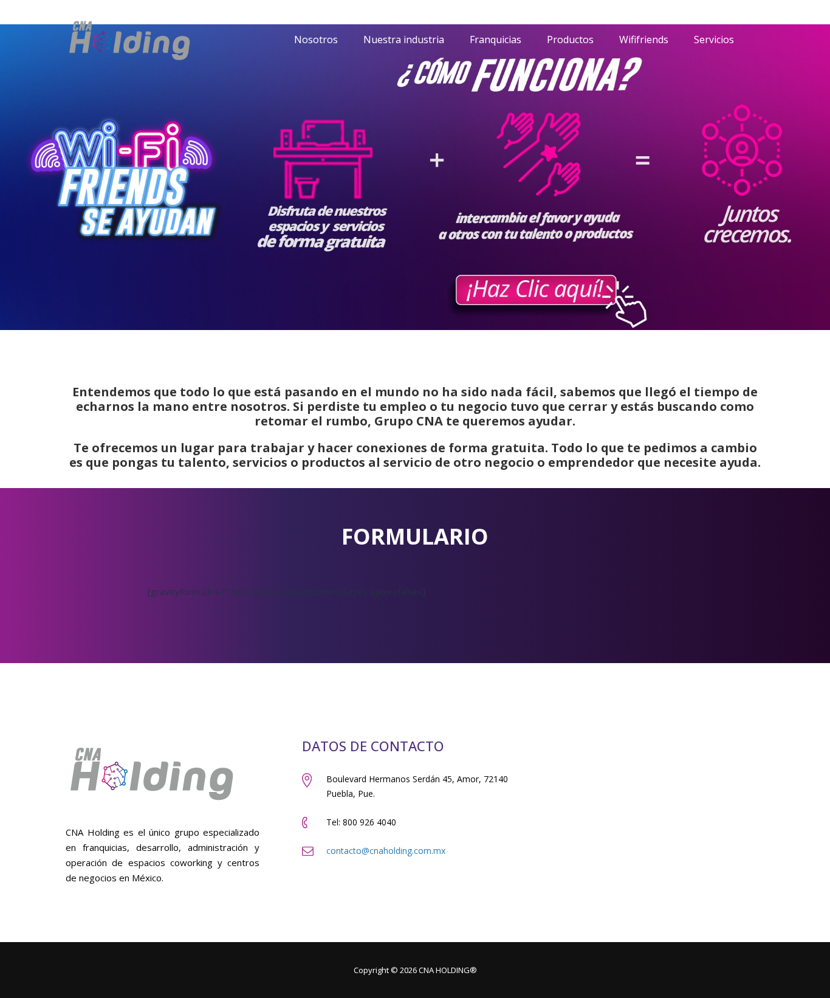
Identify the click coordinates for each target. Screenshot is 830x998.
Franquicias (495, 39)
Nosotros (316, 39)
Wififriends (643, 39)
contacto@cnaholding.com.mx (385, 850)
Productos (570, 39)
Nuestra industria (403, 39)
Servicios (714, 39)
